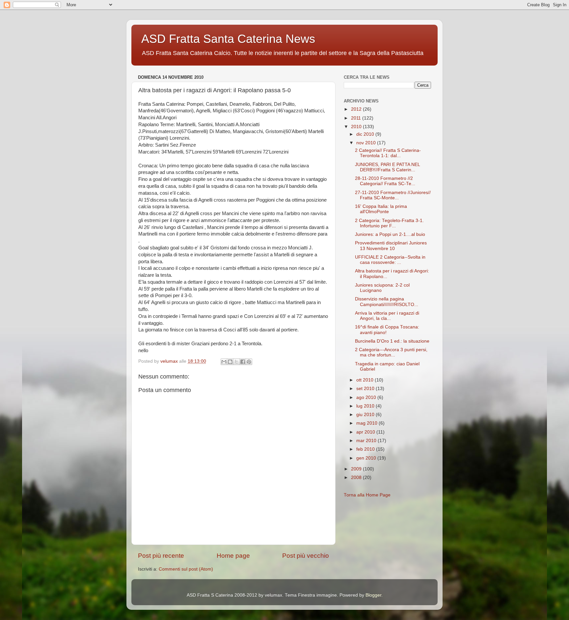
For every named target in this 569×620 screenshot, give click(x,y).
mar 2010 (367, 440)
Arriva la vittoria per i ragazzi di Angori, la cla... (387, 316)
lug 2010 (366, 406)
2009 (357, 468)
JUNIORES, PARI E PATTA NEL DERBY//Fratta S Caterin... (387, 167)
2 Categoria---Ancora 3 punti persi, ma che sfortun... (391, 352)
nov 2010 (366, 142)
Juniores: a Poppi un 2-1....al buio (390, 234)
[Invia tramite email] (224, 361)
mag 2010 (367, 423)
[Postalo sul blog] (230, 361)
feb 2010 (366, 449)
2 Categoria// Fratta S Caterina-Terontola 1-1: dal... (388, 153)
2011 (356, 118)
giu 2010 (366, 414)
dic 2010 (365, 134)
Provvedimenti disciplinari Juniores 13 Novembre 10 (391, 245)
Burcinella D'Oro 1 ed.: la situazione (392, 341)
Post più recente (161, 555)
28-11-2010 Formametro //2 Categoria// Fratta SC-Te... (385, 181)
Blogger (373, 595)
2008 (357, 477)
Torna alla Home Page (367, 495)
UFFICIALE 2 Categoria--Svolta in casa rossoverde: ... (390, 260)
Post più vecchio (305, 555)
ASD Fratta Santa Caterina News (228, 38)
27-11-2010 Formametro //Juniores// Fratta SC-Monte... (393, 195)
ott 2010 (365, 380)
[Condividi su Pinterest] (249, 361)
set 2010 (366, 388)
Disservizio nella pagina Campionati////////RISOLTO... (386, 301)
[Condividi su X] (236, 361)
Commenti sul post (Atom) (186, 569)
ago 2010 (366, 397)
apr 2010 (366, 432)
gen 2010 (366, 458)
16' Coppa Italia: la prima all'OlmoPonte (381, 209)
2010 (357, 126)
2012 (357, 109)
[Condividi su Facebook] (242, 361)
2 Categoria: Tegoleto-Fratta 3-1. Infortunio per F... (389, 223)
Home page (233, 555)
